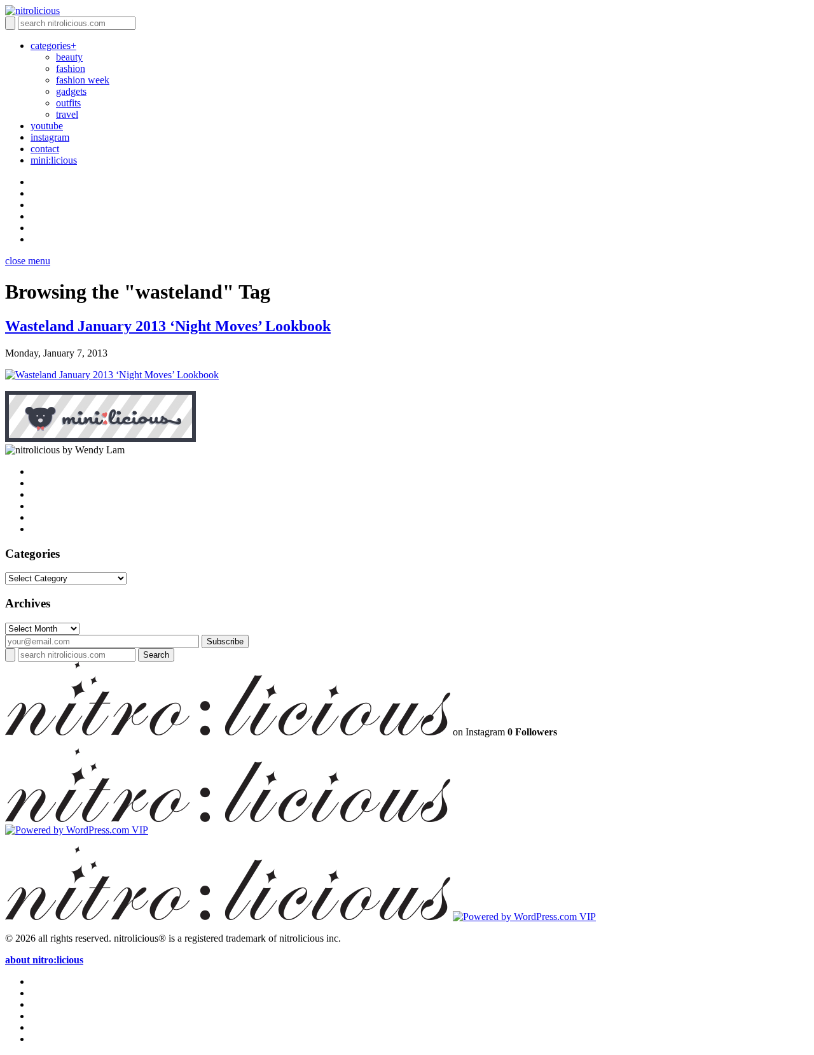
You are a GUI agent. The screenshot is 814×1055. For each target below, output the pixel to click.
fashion (70, 68)
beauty (69, 57)
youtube (47, 125)
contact (45, 148)
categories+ (53, 45)
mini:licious (54, 160)
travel (67, 114)
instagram (50, 137)
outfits (68, 102)
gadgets (71, 91)
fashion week (82, 79)
